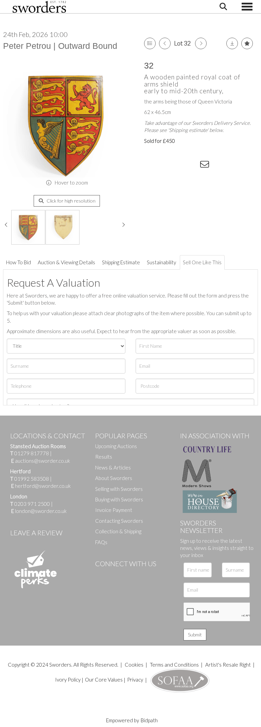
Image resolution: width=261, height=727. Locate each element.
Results (103, 457)
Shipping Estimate (121, 262)
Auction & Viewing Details (66, 262)
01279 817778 (31, 453)
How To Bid (18, 262)
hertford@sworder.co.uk (43, 486)
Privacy (135, 679)
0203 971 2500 (32, 504)
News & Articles (113, 467)
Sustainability (161, 262)
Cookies (134, 665)
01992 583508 (31, 479)
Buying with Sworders (119, 499)
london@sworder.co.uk (39, 511)
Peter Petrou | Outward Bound (60, 46)
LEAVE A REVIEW (36, 533)
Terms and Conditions (175, 665)
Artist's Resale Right (228, 665)
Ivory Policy (68, 679)
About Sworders (113, 478)
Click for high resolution (70, 201)
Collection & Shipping (118, 531)
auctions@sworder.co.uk (40, 461)
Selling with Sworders (119, 489)
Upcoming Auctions (116, 446)
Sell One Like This (202, 262)
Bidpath (149, 720)
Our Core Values (104, 679)
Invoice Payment (113, 510)
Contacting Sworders (119, 521)
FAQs (101, 542)
